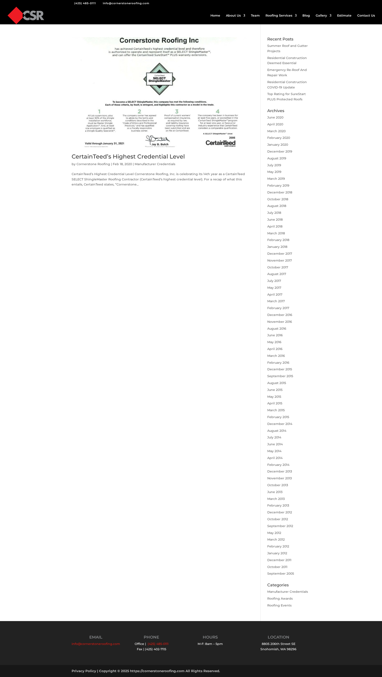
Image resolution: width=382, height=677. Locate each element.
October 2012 (277, 519)
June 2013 (275, 492)
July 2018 (274, 213)
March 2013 (276, 499)
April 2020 (275, 124)
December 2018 (279, 192)
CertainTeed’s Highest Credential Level (128, 156)
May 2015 (274, 397)
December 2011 (279, 560)
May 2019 (274, 172)
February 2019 (278, 185)
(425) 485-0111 (85, 3)
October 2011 (277, 567)
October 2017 (277, 267)
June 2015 (275, 390)
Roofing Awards (280, 599)
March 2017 (276, 301)
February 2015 (278, 417)
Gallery (321, 15)
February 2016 (278, 363)
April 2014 (275, 458)
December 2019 (279, 151)
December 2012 (279, 512)
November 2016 (279, 322)
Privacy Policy (84, 671)
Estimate (344, 15)
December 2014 (279, 424)
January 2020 (277, 145)
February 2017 (278, 308)
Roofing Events (279, 605)
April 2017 (274, 294)
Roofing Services (278, 15)
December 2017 (279, 254)
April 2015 (274, 403)
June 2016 (275, 335)
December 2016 (279, 315)
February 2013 (278, 505)
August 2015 (276, 383)
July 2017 (274, 281)
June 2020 (275, 117)
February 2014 (278, 465)
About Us (233, 15)
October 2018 (277, 199)
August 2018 (276, 206)
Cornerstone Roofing (93, 164)
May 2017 (274, 288)
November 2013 (279, 478)
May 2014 (274, 451)
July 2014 (274, 437)
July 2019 (274, 165)
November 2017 (279, 260)
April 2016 (275, 349)
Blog (306, 15)
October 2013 (277, 485)
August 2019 (276, 158)
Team (255, 15)
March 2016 (276, 356)
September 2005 (280, 574)
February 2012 (278, 546)
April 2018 (275, 226)
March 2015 (276, 410)
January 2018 (277, 247)
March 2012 (276, 539)
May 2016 (274, 342)
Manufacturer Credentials (155, 164)
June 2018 (275, 220)
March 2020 (276, 131)
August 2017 (276, 274)
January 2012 (277, 553)
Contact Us (366, 15)
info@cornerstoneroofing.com (96, 644)
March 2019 (276, 179)
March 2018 (276, 233)
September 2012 (280, 526)
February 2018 (278, 240)
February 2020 (278, 138)
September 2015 (280, 376)
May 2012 (274, 533)
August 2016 (276, 329)
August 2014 (276, 431)
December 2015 (279, 369)
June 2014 (275, 444)
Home (215, 15)
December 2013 (279, 471)
